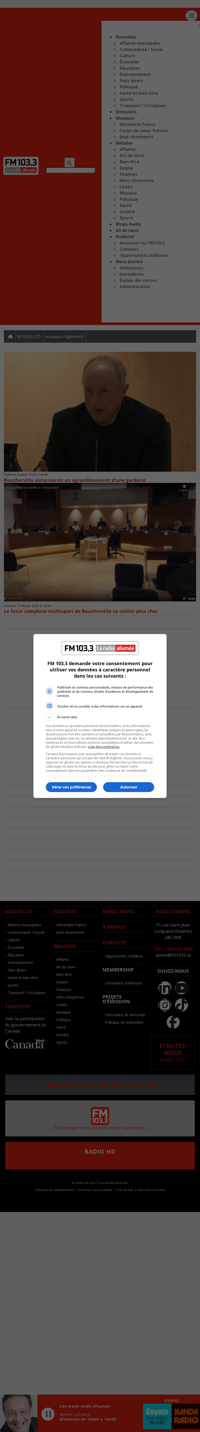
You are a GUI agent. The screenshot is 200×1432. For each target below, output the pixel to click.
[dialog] (100, 716)
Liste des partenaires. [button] (104, 746)
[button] (100, 717)
